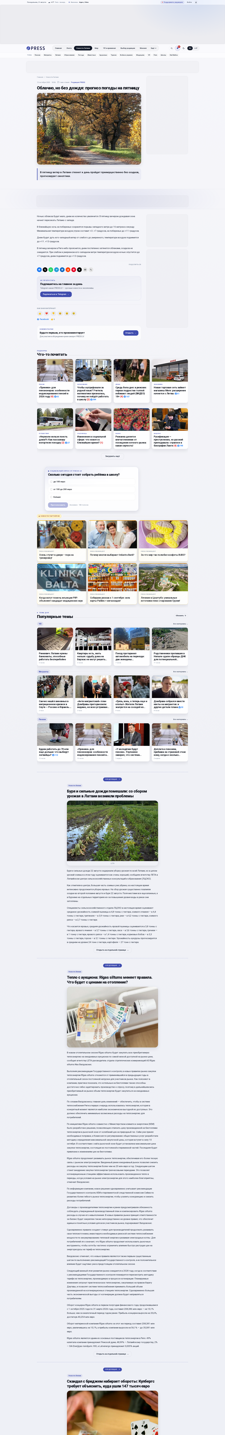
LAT (196, 48)
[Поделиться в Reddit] (68, 269)
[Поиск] (171, 48)
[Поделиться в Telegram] (56, 269)
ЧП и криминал (109, 48)
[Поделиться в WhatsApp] (50, 269)
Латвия (58, 55)
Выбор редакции (128, 48)
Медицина (140, 55)
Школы (163, 55)
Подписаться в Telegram (56, 294)
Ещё (152, 48)
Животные (92, 55)
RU (190, 48)
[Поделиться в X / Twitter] (45, 269)
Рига (155, 55)
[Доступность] (196, 2)
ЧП (149, 55)
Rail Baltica (174, 55)
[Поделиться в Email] (85, 269)
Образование (69, 55)
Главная (58, 48)
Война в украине (126, 55)
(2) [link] (88, 399)
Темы (29, 55)
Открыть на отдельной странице (112, 950)
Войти (189, 2)
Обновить (181, 616)
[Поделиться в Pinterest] (73, 269)
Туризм (113, 55)
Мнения (143, 48)
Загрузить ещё (112, 456)
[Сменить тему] (183, 48)
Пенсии (37, 55)
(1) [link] (101, 442)
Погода (81, 55)
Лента (69, 48)
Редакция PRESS (78, 82)
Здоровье (103, 55)
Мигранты (48, 55)
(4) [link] (52, 396)
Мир (96, 48)
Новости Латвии (83, 48)
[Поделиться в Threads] (79, 269)
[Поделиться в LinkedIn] (62, 269)
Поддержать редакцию (172, 2)
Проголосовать (58, 505)
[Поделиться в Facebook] (39, 269)
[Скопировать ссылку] (91, 269)
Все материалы (180, 624)
